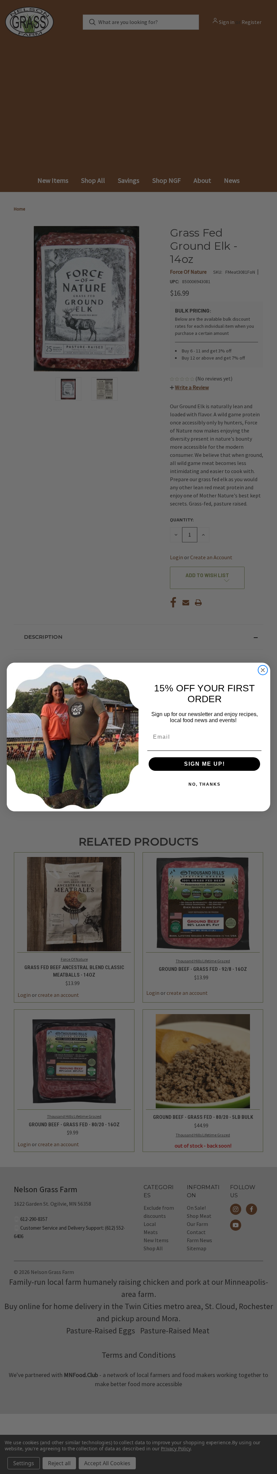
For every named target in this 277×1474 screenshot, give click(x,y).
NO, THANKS (204, 784)
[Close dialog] (263, 670)
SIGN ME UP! (204, 764)
